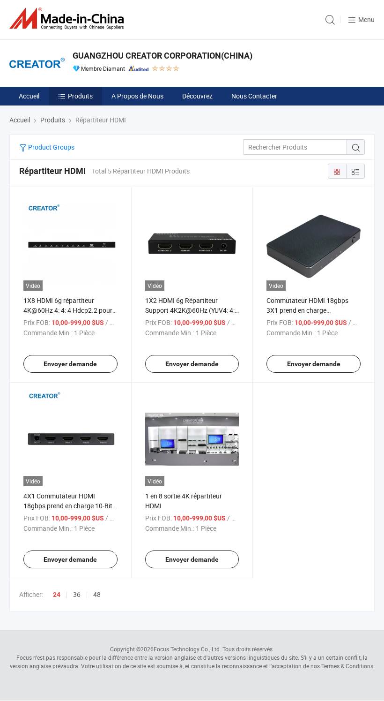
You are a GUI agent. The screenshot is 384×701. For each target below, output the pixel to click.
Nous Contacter (254, 95)
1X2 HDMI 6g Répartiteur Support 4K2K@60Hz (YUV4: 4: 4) (190, 310)
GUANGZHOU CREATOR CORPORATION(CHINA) (162, 55)
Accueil (29, 95)
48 (97, 594)
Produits (80, 95)
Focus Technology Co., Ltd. (187, 649)
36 (77, 594)
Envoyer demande (70, 364)
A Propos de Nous (137, 95)
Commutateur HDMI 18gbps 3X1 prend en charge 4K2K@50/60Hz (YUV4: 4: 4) (307, 310)
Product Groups (50, 147)
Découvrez (197, 95)
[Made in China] (68, 19)
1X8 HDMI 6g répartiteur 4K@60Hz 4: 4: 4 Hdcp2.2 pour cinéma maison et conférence (67, 310)
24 (56, 594)
